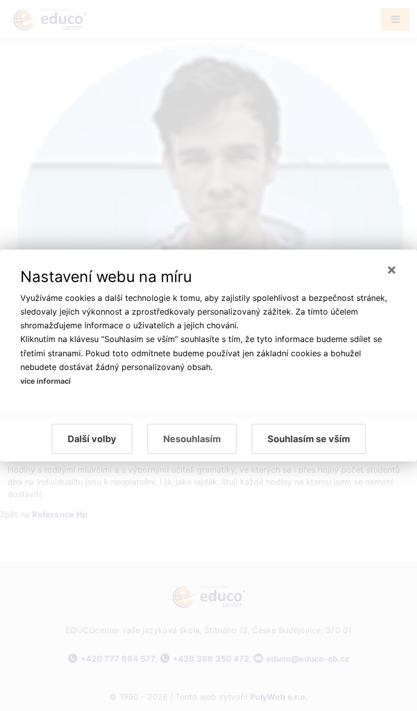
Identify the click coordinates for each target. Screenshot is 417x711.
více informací (45, 381)
